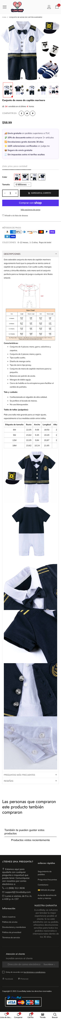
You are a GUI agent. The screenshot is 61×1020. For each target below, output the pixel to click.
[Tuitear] (27, 113)
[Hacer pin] (32, 113)
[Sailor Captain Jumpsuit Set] (30, 50)
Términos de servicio (11, 937)
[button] (5, 193)
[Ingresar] (49, 7)
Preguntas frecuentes (47, 879)
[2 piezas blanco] (33, 177)
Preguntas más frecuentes (19, 774)
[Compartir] (21, 113)
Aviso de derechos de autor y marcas (47, 896)
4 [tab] (34, 78)
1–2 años (33, 242)
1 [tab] (21, 78)
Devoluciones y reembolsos (14, 927)
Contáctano (43, 885)
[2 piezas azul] (41, 177)
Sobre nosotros (8, 917)
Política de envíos (9, 922)
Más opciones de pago (30, 209)
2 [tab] (26, 78)
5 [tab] (39, 78)
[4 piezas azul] (25, 177)
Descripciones (12, 254)
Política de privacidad (11, 932)
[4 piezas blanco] (17, 177)
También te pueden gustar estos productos (24, 831)
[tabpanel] (30, 50)
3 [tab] (30, 78)
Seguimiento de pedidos (45, 873)
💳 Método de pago (46, 890)
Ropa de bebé (45, 242)
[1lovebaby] (17, 6)
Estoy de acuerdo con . (26, 972)
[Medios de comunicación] (56, 76)
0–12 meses (23, 242)
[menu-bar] (5, 7)
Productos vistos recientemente (30, 840)
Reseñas (8, 781)
